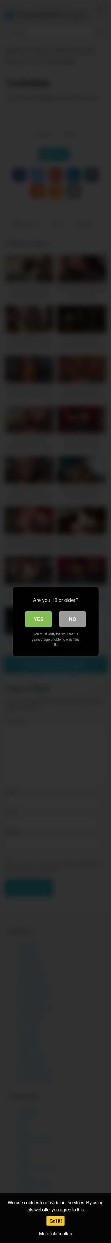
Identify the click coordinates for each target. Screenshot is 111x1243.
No (72, 619)
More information (55, 1233)
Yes (39, 619)
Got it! (55, 1220)
